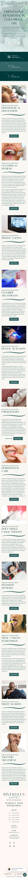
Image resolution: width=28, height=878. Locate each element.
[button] (26, 3)
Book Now (14, 136)
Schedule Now (14, 43)
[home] (7, 3)
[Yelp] (14, 842)
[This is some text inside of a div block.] (17, 3)
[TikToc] (14, 846)
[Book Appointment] (23, 3)
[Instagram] (10, 846)
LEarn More (8, 438)
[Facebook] (10, 842)
